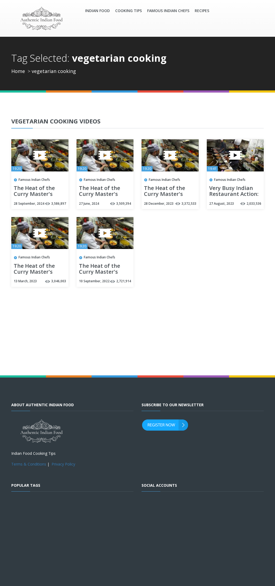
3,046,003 (58, 281)
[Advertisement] (180, 259)
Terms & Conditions (28, 464)
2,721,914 (123, 281)
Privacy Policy (63, 464)
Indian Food (97, 10)
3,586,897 (58, 203)
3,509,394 (123, 203)
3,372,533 (189, 203)
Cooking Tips (128, 10)
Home (18, 71)
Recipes (202, 10)
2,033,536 (254, 203)
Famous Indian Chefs (168, 10)
